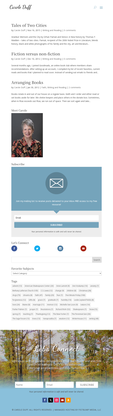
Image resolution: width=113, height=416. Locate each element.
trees (36, 318)
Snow (93, 309)
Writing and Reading (52, 30)
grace (41, 300)
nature (85, 304)
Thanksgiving (43, 314)
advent (17, 286)
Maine (26, 304)
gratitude (53, 300)
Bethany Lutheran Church (25, 290)
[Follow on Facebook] (44, 400)
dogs (16, 295)
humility (66, 300)
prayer (34, 309)
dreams (27, 295)
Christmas (85, 290)
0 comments (70, 30)
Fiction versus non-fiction (35, 53)
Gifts (32, 300)
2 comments (75, 87)
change (59, 290)
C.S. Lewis (46, 290)
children (71, 290)
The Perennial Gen (81, 314)
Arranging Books (27, 82)
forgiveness (19, 300)
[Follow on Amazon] (68, 400)
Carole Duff (19, 30)
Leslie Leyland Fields (84, 300)
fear (60, 295)
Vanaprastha (49, 318)
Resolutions (47, 309)
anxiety (94, 286)
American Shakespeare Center (39, 286)
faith (38, 295)
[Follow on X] (50, 400)
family (49, 295)
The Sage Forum (21, 318)
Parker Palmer (20, 309)
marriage (38, 304)
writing (93, 318)
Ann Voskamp (79, 286)
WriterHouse (79, 318)
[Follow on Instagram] (56, 400)
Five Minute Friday (75, 295)
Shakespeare (79, 309)
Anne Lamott (62, 286)
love (16, 304)
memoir (52, 304)
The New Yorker (61, 314)
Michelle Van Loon (69, 304)
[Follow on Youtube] (62, 400)
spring (16, 314)
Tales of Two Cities (29, 25)
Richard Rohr (63, 309)
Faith (43, 87)
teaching (28, 314)
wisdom (64, 318)
